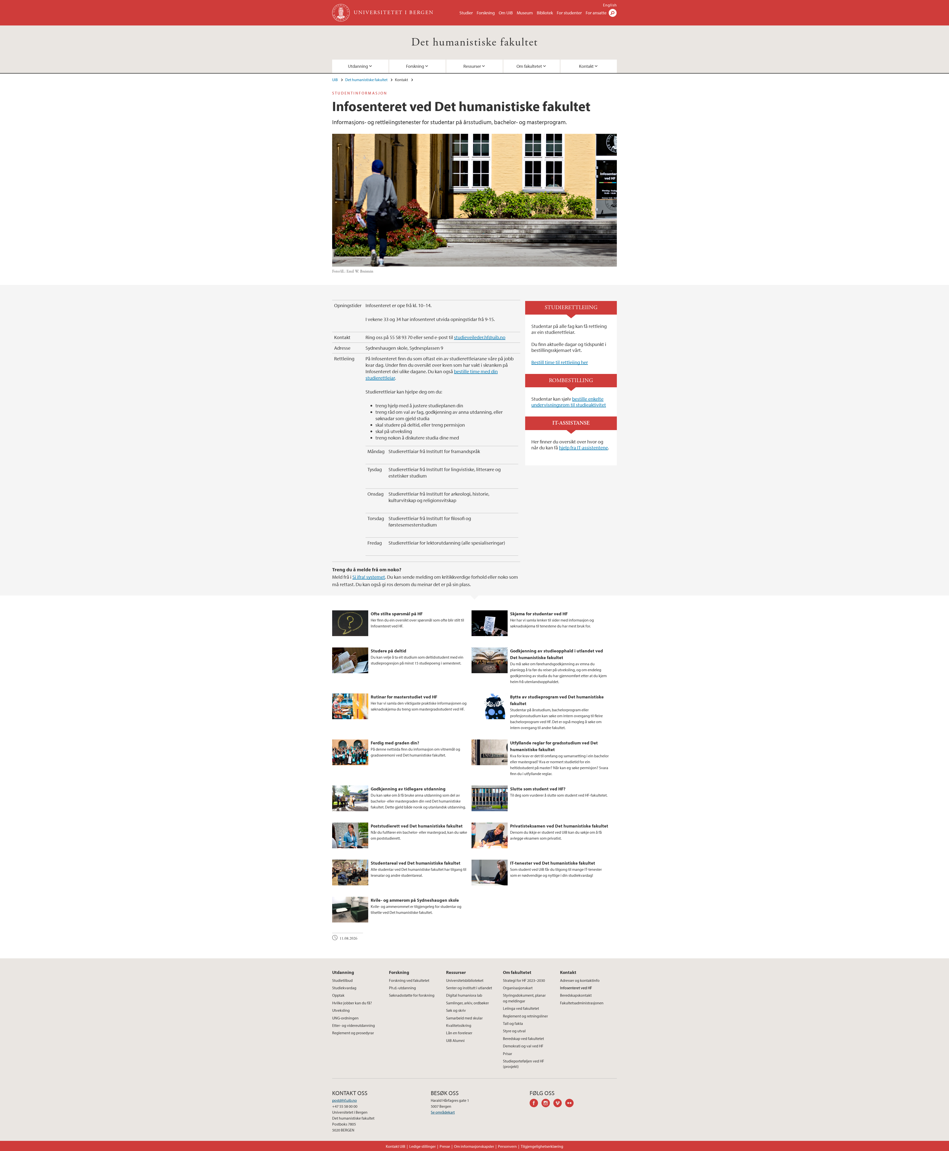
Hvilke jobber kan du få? (352, 1002)
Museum (525, 13)
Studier (466, 13)
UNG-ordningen (345, 1017)
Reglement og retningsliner (525, 1015)
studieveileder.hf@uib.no (479, 337)
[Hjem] (341, 13)
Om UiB (506, 13)
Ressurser (472, 66)
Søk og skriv (456, 1010)
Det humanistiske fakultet (474, 42)
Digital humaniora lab (464, 995)
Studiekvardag (344, 987)
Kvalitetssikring (458, 1025)
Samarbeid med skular (464, 1017)
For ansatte (596, 13)
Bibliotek (545, 13)
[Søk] (612, 13)
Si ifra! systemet (368, 577)
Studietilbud (342, 980)
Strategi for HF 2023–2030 (524, 980)
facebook (535, 1104)
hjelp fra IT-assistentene (583, 447)
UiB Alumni (455, 1040)
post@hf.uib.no (344, 1100)
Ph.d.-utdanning (402, 987)
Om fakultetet (529, 66)
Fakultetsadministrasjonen (582, 1002)
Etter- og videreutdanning (353, 1025)
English (610, 4)
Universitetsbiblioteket (464, 980)
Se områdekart (443, 1112)
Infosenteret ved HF (576, 987)
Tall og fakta (513, 1023)
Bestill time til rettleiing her (559, 362)
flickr (571, 1104)
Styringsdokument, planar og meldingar (524, 998)
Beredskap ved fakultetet (523, 1038)
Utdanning (358, 66)
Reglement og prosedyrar (353, 1032)
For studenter (569, 13)
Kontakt (586, 66)
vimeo (559, 1104)
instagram (547, 1104)
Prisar (507, 1053)
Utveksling (341, 1010)
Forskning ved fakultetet (409, 980)
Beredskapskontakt (576, 995)
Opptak (338, 995)
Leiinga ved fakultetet (521, 1008)
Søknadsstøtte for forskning (411, 995)
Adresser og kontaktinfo (580, 980)
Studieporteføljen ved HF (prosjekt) (523, 1064)
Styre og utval (514, 1030)
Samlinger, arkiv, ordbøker (467, 1002)
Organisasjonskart (518, 987)
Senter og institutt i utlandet (469, 987)
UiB (335, 79)
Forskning (486, 13)
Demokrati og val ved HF (523, 1045)
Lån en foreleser (459, 1032)
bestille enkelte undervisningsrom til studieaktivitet (568, 402)
